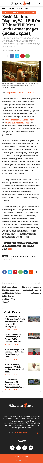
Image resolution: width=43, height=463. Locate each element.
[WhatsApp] (27, 56)
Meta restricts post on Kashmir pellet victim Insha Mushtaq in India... (14, 353)
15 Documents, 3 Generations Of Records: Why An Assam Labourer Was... (14, 383)
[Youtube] (31, 447)
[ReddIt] (31, 272)
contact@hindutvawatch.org (27, 432)
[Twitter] (17, 56)
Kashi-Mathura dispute (19, 256)
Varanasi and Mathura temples (21, 119)
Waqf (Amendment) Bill (17, 122)
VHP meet (34, 256)
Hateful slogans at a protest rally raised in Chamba (31, 290)
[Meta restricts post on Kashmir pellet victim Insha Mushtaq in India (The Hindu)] (34, 351)
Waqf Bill (7, 259)
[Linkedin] (25, 272)
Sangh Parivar (29, 12)
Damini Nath (31, 92)
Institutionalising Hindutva (18, 8)
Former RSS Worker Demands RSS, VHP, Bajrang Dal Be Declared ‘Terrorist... (13, 338)
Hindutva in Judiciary (12, 12)
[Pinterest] (22, 56)
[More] (33, 56)
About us (25, 456)
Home (4, 8)
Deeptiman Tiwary (14, 92)
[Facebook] (12, 56)
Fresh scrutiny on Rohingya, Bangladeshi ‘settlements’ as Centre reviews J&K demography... (15, 322)
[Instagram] (18, 447)
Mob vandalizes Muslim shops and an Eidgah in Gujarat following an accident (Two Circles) (11, 294)
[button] (4, 3)
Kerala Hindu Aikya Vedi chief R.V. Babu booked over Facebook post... (14, 368)
